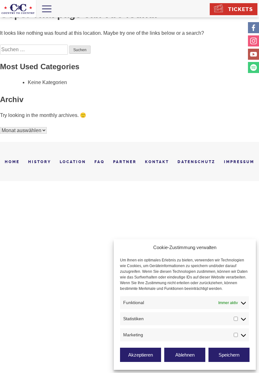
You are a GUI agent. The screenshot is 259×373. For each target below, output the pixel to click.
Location (73, 162)
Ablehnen (185, 355)
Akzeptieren (140, 355)
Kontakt (157, 162)
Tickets (240, 9)
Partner (124, 162)
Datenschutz (196, 162)
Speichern (229, 355)
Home (12, 162)
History (39, 162)
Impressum (239, 162)
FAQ (99, 162)
